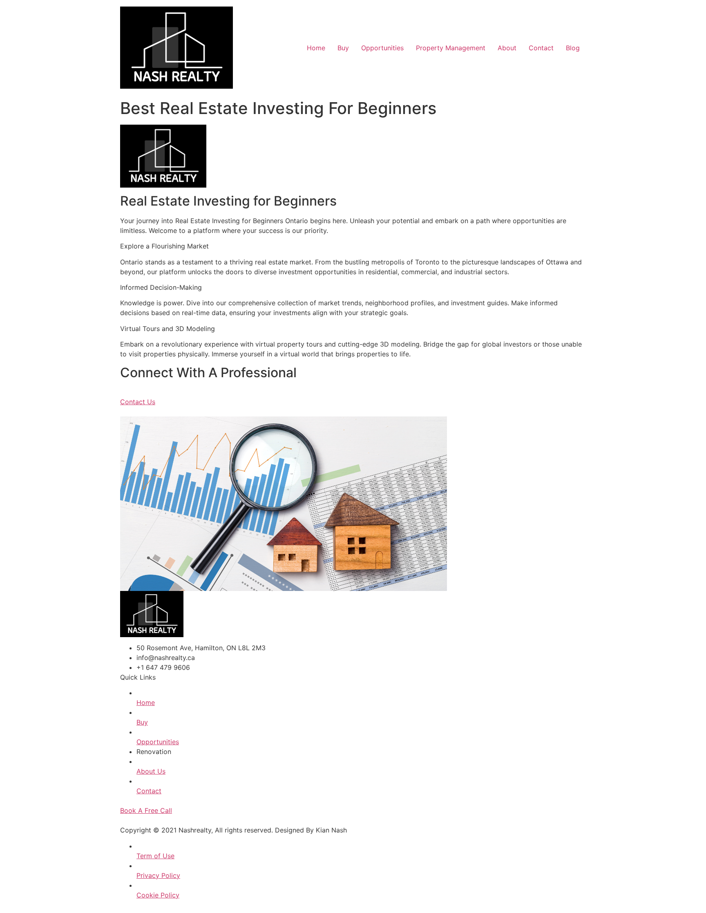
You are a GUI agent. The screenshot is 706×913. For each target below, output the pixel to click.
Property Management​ (450, 48)
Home (316, 48)
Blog (573, 48)
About (507, 48)
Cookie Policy (157, 895)
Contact (541, 48)
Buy (343, 48)
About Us (150, 771)
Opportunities (382, 48)
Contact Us (137, 402)
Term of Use (155, 856)
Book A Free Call (146, 810)
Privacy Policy (158, 875)
